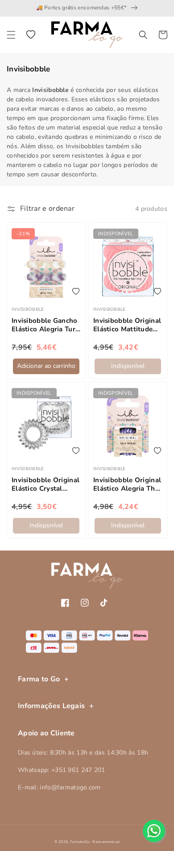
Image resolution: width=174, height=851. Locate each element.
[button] (11, 35)
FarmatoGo (80, 841)
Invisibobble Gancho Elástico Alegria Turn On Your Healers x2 (45, 325)
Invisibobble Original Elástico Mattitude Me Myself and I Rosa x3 (127, 325)
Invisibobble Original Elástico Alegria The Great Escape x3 (127, 484)
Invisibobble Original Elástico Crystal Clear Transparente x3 (45, 484)
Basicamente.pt (106, 841)
